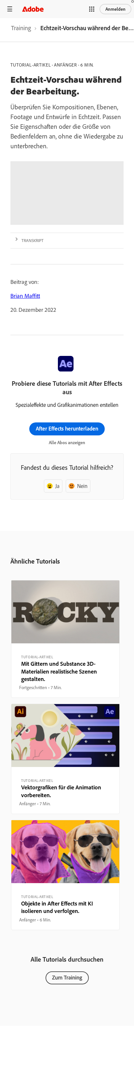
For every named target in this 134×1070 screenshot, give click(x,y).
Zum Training (67, 977)
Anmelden (115, 9)
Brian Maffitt (25, 295)
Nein (82, 485)
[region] (65, 639)
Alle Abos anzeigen (67, 442)
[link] (21, 29)
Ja (57, 485)
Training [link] (21, 28)
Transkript (32, 240)
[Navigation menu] (10, 9)
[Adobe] (33, 9)
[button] (92, 9)
